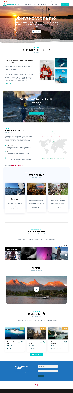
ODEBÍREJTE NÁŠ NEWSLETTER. (17, 165)
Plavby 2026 (36, 4)
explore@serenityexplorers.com (58, 1)
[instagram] (68, 1)
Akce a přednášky (28, 4)
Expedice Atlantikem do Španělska (54, 343)
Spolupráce (43, 4)
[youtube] (37, 385)
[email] (32, 385)
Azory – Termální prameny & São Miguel (11, 343)
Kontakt (56, 4)
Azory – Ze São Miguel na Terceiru (33, 342)
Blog (48, 4)
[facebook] (35, 385)
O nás (52, 4)
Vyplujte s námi (65, 4)
